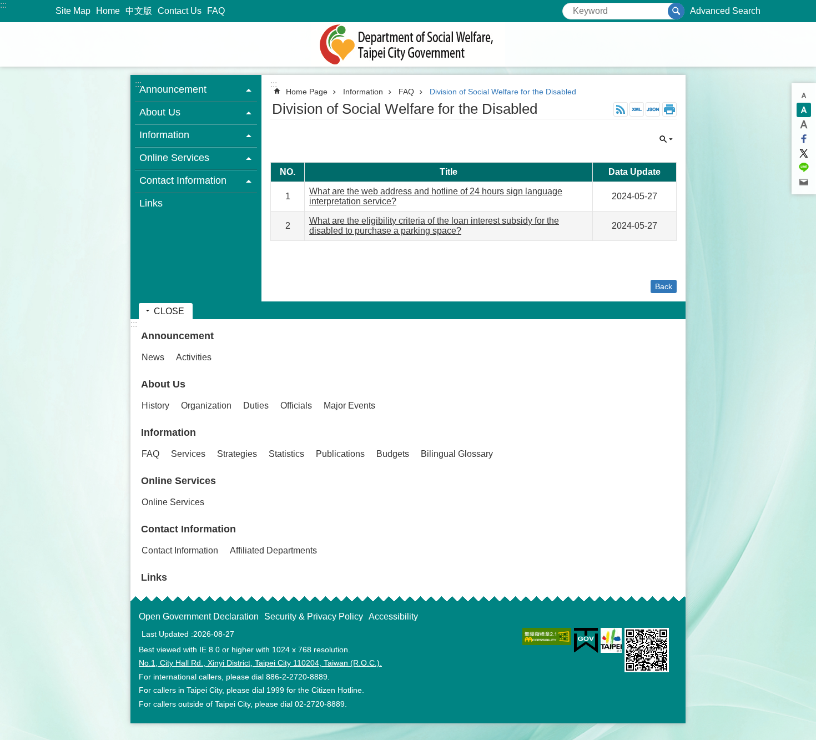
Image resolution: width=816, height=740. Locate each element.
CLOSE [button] (666, 139)
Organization (206, 405)
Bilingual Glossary (457, 454)
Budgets (392, 454)
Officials (296, 405)
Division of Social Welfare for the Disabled (503, 91)
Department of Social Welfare (408, 44)
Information (363, 91)
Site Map (73, 11)
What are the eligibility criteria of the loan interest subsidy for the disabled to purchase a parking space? (434, 225)
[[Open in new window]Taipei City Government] (611, 640)
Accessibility (393, 616)
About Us (163, 384)
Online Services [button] (174, 157)
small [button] (804, 95)
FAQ (216, 11)
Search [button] (676, 11)
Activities (193, 357)
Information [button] (164, 134)
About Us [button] (159, 112)
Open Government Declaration (199, 616)
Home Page (307, 91)
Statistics (286, 454)
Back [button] (663, 286)
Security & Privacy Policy (313, 616)
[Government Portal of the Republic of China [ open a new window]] (586, 640)
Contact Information (188, 529)
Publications (340, 454)
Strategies (237, 454)
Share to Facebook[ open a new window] (804, 139)
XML (636, 109)
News (153, 357)
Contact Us (180, 11)
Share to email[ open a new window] (804, 182)
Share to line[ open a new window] (804, 167)
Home (108, 11)
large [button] (804, 124)
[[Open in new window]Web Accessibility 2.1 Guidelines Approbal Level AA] (546, 636)
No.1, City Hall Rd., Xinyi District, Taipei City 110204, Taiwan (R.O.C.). (260, 662)
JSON (653, 109)
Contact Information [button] (182, 180)
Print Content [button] (669, 109)
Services (188, 454)
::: (3, 4)
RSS (620, 109)
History (155, 405)
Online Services (178, 480)
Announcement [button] (172, 89)
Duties (256, 405)
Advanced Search (725, 11)
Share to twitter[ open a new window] (804, 153)
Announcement (177, 335)
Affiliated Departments (273, 550)
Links (151, 203)
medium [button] (804, 110)
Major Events (349, 405)
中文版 (138, 11)
